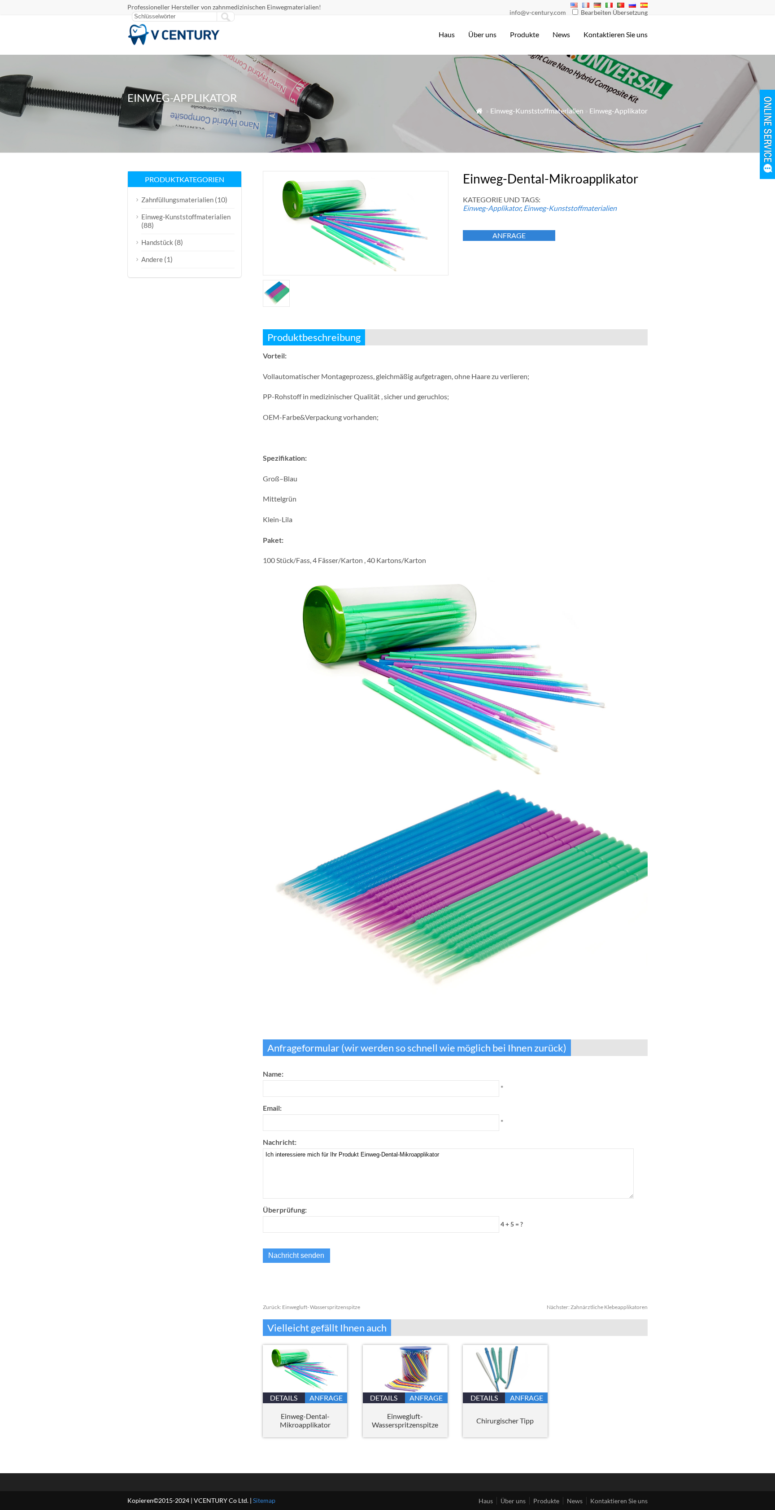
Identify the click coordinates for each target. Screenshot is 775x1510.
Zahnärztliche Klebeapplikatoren (597, 1307)
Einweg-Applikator (618, 110)
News (561, 34)
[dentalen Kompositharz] (174, 43)
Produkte (524, 34)
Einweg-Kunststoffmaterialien (536, 110)
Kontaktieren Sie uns (615, 34)
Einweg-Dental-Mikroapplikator (305, 1420)
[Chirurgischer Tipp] (505, 1389)
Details (283, 1397)
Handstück (157, 242)
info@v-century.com (537, 12)
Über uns (482, 34)
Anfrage (509, 235)
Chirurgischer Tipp (505, 1420)
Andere (152, 259)
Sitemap (264, 1500)
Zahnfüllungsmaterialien (177, 200)
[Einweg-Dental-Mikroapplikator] (305, 1389)
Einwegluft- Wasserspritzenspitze (311, 1307)
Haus (447, 34)
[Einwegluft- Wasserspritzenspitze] (405, 1389)
